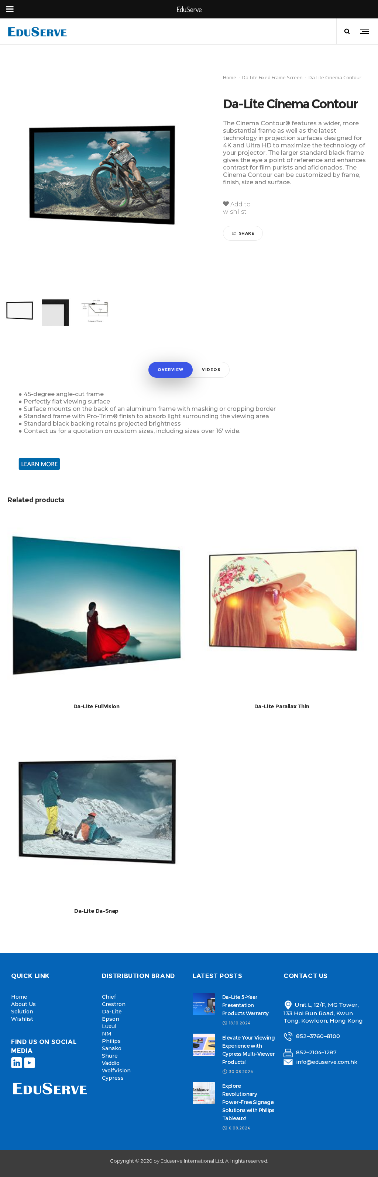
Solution (22, 1011)
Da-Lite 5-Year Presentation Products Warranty (245, 1005)
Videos (211, 369)
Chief (109, 996)
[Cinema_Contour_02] (19, 311)
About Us (23, 1004)
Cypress (113, 1078)
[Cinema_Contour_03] (57, 311)
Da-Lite (112, 1011)
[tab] (170, 370)
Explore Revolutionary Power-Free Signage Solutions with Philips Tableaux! (248, 1102)
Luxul (109, 1026)
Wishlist (22, 1019)
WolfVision (116, 1070)
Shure (110, 1055)
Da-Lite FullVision (96, 706)
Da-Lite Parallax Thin (281, 706)
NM (106, 1033)
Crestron (114, 1004)
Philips (111, 1041)
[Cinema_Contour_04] (95, 311)
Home (229, 77)
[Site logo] (38, 31)
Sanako (111, 1048)
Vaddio (111, 1063)
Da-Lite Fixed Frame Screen (272, 77)
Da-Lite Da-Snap (96, 910)
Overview (170, 369)
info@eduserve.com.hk (326, 1062)
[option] (19, 310)
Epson (110, 1019)
